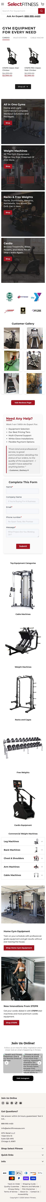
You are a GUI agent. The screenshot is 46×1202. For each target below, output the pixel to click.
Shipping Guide (29, 1184)
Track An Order (14, 1184)
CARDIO (6, 38)
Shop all (21, 87)
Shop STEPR (11, 1023)
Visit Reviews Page (23, 403)
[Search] (41, 11)
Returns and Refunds (30, 1186)
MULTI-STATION (20, 38)
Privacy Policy (13, 1189)
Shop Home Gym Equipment (19, 948)
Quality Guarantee (11, 1186)
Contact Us (34, 1192)
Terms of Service (10, 1192)
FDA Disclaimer (28, 1189)
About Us (24, 1192)
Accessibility (23, 1194)
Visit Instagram (23, 1078)
